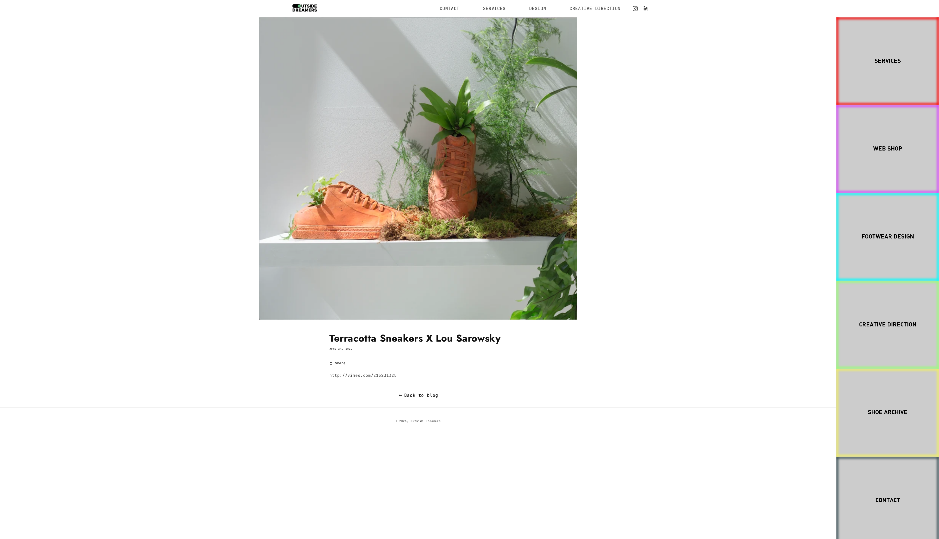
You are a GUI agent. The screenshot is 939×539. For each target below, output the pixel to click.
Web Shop (887, 149)
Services (887, 61)
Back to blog (421, 395)
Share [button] (340, 363)
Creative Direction (888, 325)
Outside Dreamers (426, 421)
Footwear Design (887, 237)
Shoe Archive (887, 412)
